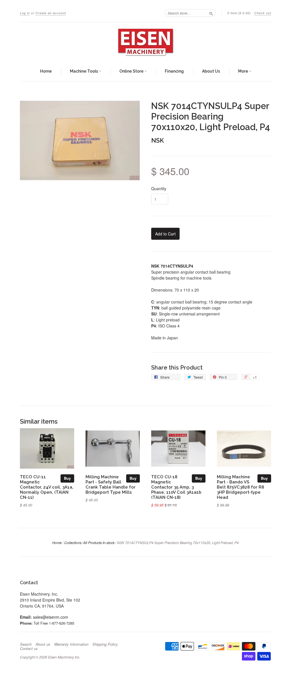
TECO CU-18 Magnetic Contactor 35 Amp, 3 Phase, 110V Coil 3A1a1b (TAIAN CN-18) (176, 486)
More (243, 71)
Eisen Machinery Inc (63, 657)
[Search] (211, 13)
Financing (174, 71)
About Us (211, 71)
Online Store (131, 71)
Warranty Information (71, 644)
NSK (157, 140)
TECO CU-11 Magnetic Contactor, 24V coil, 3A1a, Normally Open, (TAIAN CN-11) (46, 486)
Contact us (29, 649)
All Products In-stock (99, 542)
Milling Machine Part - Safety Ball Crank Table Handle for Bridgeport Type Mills (111, 484)
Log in (25, 13)
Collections (73, 542)
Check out (262, 13)
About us (43, 644)
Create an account (51, 13)
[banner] (145, 42)
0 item (239, 13)
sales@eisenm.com (50, 617)
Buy (67, 478)
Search (26, 644)
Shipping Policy (105, 644)
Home (46, 71)
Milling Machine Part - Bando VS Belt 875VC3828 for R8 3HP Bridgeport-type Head (240, 486)
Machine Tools (84, 71)
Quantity (158, 188)
